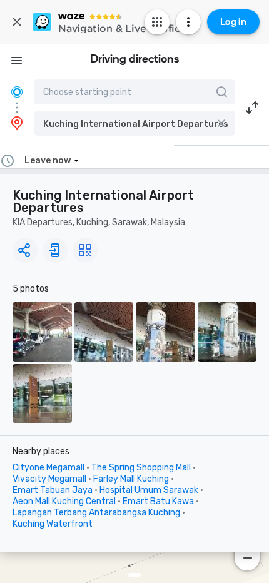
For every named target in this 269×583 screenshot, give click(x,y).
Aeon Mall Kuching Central (64, 501)
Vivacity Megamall (49, 479)
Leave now (47, 160)
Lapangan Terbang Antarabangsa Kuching (96, 512)
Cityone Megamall (48, 467)
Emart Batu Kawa (158, 501)
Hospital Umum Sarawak (148, 490)
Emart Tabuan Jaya (53, 490)
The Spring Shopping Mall (141, 467)
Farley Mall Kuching (131, 479)
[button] (134, 123)
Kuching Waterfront (53, 524)
